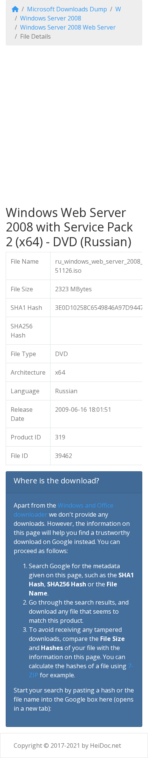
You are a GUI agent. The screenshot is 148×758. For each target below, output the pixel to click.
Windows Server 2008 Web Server (68, 27)
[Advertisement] (74, 125)
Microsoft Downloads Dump (67, 9)
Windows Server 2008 (50, 18)
